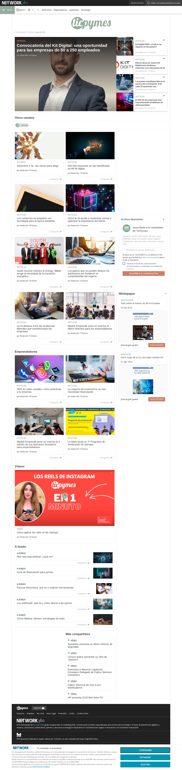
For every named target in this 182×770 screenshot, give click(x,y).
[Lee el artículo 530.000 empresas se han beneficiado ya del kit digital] (90, 157)
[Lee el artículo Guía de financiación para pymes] (65, 573)
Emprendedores (60, 10)
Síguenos (38, 708)
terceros (130, 269)
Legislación (74, 10)
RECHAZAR (145, 757)
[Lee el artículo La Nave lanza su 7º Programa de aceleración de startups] (90, 434)
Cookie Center (82, 713)
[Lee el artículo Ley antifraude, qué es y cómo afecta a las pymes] (65, 604)
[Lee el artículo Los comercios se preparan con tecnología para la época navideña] (39, 209)
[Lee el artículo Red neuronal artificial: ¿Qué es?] (65, 558)
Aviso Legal (51, 713)
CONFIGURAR (145, 750)
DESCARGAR (156, 345)
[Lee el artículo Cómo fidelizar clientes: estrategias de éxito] (65, 619)
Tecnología (85, 10)
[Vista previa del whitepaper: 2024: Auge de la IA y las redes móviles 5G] (143, 380)
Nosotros (20, 713)
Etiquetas (30, 713)
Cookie (71, 713)
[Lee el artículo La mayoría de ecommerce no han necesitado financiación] (90, 380)
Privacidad (62, 713)
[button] (7, 10)
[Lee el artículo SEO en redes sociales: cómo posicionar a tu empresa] (39, 380)
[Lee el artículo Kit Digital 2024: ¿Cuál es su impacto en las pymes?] (141, 46)
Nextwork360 (38, 725)
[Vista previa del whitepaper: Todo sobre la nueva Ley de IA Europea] (143, 326)
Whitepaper (127, 293)
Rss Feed (40, 713)
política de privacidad (149, 257)
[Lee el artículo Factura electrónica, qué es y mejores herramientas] (65, 589)
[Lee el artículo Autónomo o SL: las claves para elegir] (39, 157)
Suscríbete (143, 273)
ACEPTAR (145, 764)
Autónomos (47, 10)
